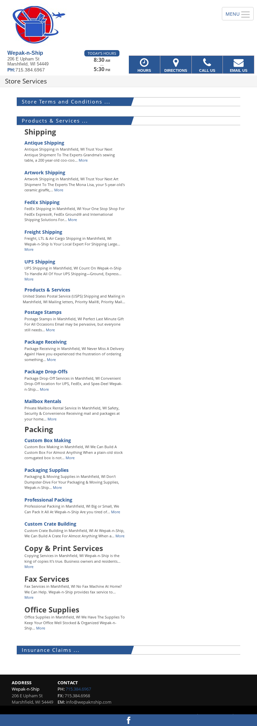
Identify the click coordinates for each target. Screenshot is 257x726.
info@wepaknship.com (88, 702)
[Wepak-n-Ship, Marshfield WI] (128, 25)
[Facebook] (128, 720)
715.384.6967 (78, 689)
